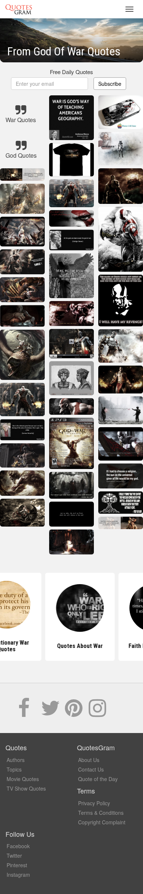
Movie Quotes (23, 779)
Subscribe (109, 83)
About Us (88, 759)
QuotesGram (19, 9)
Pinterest (17, 865)
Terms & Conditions (101, 812)
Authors (16, 759)
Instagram (18, 874)
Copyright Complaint (101, 822)
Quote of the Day (98, 779)
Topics (14, 769)
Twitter (14, 855)
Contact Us (91, 769)
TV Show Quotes (26, 788)
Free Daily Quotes (71, 72)
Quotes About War (72, 645)
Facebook (18, 846)
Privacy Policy (94, 803)
